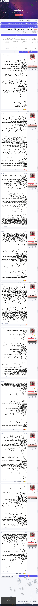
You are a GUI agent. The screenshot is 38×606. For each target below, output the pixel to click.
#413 (2, 173)
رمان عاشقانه (27, 31)
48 (22, 51)
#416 (2, 328)
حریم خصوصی (22, 604)
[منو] (36, 4)
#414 (2, 231)
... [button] (24, 51)
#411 (1, 54)
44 (25, 51)
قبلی (35, 51)
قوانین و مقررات (27, 604)
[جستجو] (1, 1)
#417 (2, 381)
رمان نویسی (35, 604)
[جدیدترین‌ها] (4, 1)
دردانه (36, 31)
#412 (2, 113)
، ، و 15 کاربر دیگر (18, 429)
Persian (31, 604)
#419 (1, 485)
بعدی (20, 51)
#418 (2, 433)
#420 (2, 532)
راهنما (18, 604)
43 (27, 51)
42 (28, 51)
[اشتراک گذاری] (3, 54)
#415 (2, 284)
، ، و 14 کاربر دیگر (19, 109)
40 (31, 51)
